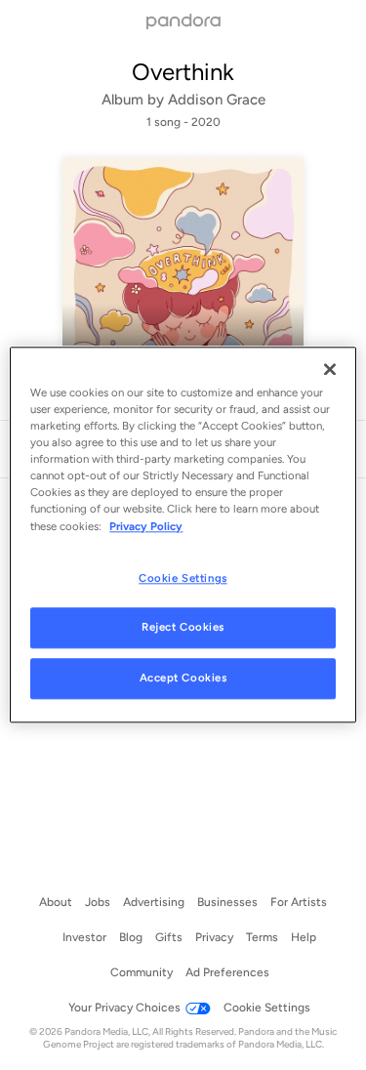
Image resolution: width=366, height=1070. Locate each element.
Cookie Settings (183, 578)
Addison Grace (216, 99)
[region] (182, 534)
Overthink (183, 72)
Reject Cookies (183, 628)
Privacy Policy (146, 526)
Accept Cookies (183, 678)
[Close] (329, 369)
